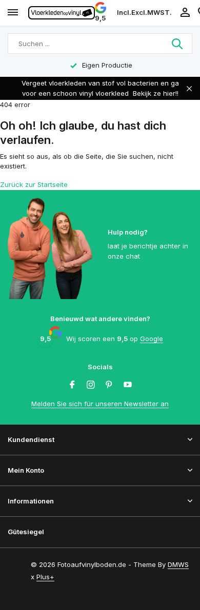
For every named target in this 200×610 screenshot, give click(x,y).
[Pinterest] (109, 385)
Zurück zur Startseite (34, 184)
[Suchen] (178, 43)
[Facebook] (72, 385)
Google (151, 338)
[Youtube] (128, 385)
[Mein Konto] (185, 12)
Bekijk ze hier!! (155, 93)
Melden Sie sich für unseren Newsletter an (100, 403)
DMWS (178, 564)
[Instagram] (91, 385)
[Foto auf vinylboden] (61, 12)
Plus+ (45, 577)
